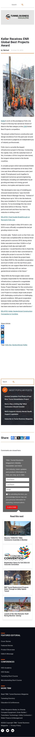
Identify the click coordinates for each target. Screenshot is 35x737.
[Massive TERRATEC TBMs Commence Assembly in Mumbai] (17, 528)
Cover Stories (6, 641)
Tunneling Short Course (9, 676)
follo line (8, 345)
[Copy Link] (17, 339)
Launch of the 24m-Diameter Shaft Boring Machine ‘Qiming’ (16, 615)
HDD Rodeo (5, 672)
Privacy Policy (16, 725)
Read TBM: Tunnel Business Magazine (14, 694)
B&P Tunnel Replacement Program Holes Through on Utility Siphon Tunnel (16, 589)
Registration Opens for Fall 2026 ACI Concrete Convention (17, 564)
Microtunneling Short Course (11, 680)
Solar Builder (21, 712)
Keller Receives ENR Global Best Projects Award (15, 42)
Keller (3, 121)
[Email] (17, 329)
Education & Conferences (10, 702)
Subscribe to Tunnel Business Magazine (19, 419)
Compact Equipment (8, 712)
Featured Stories (7, 645)
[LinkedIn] (17, 335)
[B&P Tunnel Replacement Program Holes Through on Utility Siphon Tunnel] (17, 577)
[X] (17, 332)
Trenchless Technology (9, 715)
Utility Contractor (25, 715)
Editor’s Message (7, 654)
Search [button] (23, 5)
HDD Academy (6, 668)
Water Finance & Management (12, 718)
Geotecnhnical (17, 345)
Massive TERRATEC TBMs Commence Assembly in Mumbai (15, 539)
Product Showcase (8, 650)
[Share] (17, 342)
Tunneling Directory (8, 698)
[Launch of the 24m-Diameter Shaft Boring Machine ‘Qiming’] (17, 604)
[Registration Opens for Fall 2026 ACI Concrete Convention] (17, 553)
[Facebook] (17, 326)
